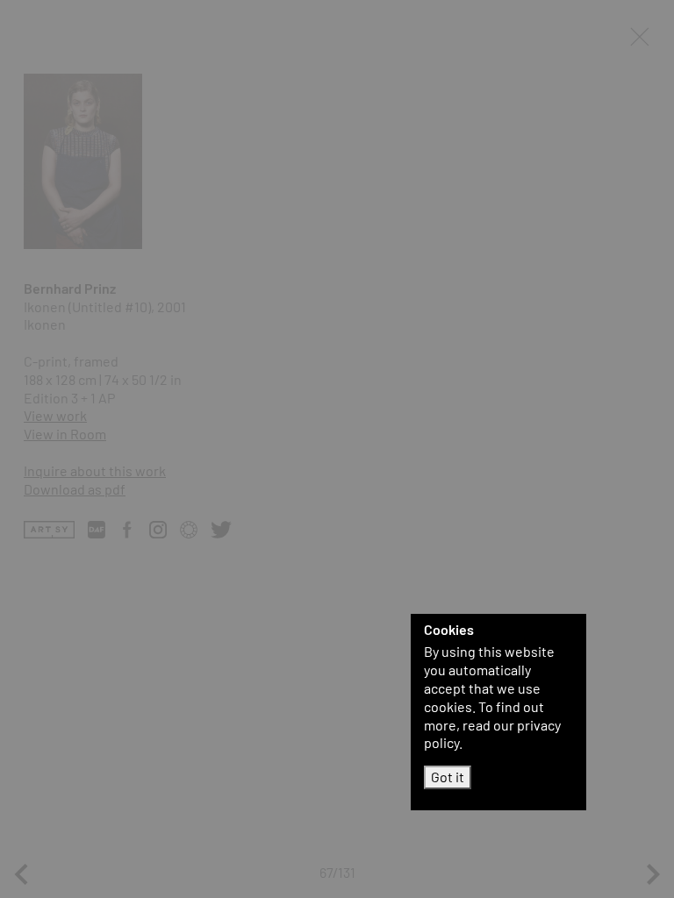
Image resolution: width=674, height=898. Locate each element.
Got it (447, 776)
